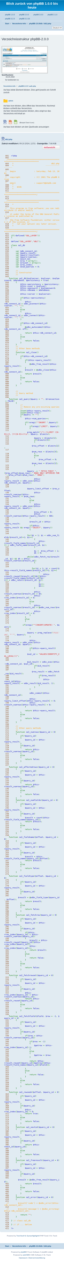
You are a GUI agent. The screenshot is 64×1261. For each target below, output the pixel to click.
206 (7, 720)
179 (7, 646)
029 (7, 249)
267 (7, 860)
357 (7, 1080)
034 (7, 259)
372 (7, 1115)
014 (7, 204)
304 (7, 954)
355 (7, 1077)
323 (7, 999)
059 (7, 319)
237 (7, 790)
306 (7, 958)
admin (10, 101)
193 (7, 689)
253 (7, 825)
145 (7, 539)
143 (7, 531)
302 (7, 950)
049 (7, 292)
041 (7, 273)
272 (7, 870)
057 (7, 311)
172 (7, 621)
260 (7, 843)
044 (7, 282)
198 (7, 703)
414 (7, 1215)
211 (7, 730)
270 (7, 866)
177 (7, 639)
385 (7, 1143)
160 (7, 588)
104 (7, 417)
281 (7, 894)
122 (7, 461)
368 (7, 1106)
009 (7, 187)
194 (7, 691)
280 (7, 892)
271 (7, 868)
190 (7, 679)
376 (7, 1123)
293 (7, 921)
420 (7, 1226)
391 (7, 1156)
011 (7, 191)
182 (7, 652)
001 (7, 156)
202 (7, 712)
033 (7, 257)
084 (7, 374)
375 (7, 1121)
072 (7, 346)
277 (7, 884)
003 (7, 163)
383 (7, 1139)
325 (7, 1004)
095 (7, 395)
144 (7, 533)
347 (7, 1057)
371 (7, 1114)
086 (7, 378)
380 (7, 1131)
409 (7, 1197)
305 (7, 956)
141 (7, 526)
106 (7, 420)
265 (7, 855)
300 (7, 940)
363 (7, 1094)
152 (7, 563)
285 (7, 905)
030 (7, 251)
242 (7, 800)
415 (7, 1217)
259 (7, 841)
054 (7, 302)
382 (7, 1135)
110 (7, 428)
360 (7, 1086)
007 (7, 181)
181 (7, 650)
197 (7, 699)
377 (7, 1125)
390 (7, 1154)
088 (7, 382)
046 (7, 286)
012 (7, 197)
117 (7, 450)
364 (7, 1096)
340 (7, 1041)
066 (7, 335)
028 (7, 247)
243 (7, 802)
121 (7, 459)
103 (7, 415)
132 (7, 500)
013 (7, 199)
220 (7, 749)
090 (7, 385)
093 (7, 391)
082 (7, 368)
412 (7, 1207)
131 (7, 498)
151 (7, 555)
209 (7, 726)
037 (7, 265)
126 (7, 477)
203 (7, 714)
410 (7, 1199)
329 (7, 1012)
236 (7, 788)
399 (7, 1174)
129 (7, 487)
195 (7, 693)
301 (7, 946)
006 (7, 175)
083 (7, 370)
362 (7, 1090)
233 (7, 781)
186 (7, 668)
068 (7, 339)
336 (7, 1032)
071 (7, 345)
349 (7, 1061)
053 (7, 300)
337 (7, 1034)
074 (7, 350)
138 (7, 518)
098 (7, 405)
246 (7, 808)
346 (7, 1055)
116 (7, 444)
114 (7, 440)
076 (7, 354)
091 (7, 387)
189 (7, 677)
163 (7, 596)
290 (7, 915)
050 (7, 294)
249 (7, 816)
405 (7, 1189)
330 (7, 1014)
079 (7, 360)
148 (7, 549)
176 (7, 637)
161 (7, 590)
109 (7, 426)
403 (7, 1186)
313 (7, 971)
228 (7, 769)
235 (7, 785)
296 (7, 929)
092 (7, 389)
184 (7, 660)
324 (7, 1003)
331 (7, 1020)
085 (7, 376)
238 (7, 792)
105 (7, 419)
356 (7, 1078)
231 (7, 775)
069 (7, 341)
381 (7, 1133)
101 (7, 411)
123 (7, 465)
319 (7, 987)
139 (7, 520)
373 (7, 1117)
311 (7, 968)
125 (7, 469)
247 (7, 812)
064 (7, 331)
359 (7, 1084)
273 (7, 872)
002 (7, 158)
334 (7, 1026)
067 (7, 337)
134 (7, 504)
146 (7, 541)
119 (7, 456)
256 (7, 831)
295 (7, 927)
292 (7, 919)
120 (7, 457)
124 (7, 467)
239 (7, 794)
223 (7, 757)
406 (7, 1191)
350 (7, 1067)
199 (7, 707)
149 (7, 551)
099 (7, 407)
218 (7, 746)
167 (7, 605)
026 (7, 243)
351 (7, 1069)
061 (7, 323)
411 (7, 1201)
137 (7, 514)
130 (7, 492)
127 (7, 479)
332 (7, 1022)
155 (7, 572)
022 (7, 236)
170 (7, 617)
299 (7, 938)
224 (7, 759)
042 (7, 274)
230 (7, 773)
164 (7, 600)
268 (7, 862)
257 (7, 833)
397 (7, 1168)
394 (7, 1162)
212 (7, 732)
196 (7, 697)
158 (7, 584)
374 (7, 1119)
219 (7, 748)
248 (7, 814)
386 (7, 1145)
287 (7, 909)
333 (7, 1024)
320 (7, 989)
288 (7, 911)
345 (7, 1053)
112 (7, 436)
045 (7, 284)
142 (7, 529)
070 (7, 343)
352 (7, 1071)
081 (7, 364)
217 (7, 744)
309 (7, 964)
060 (7, 321)
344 (7, 1051)
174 (7, 629)
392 (7, 1158)
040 (7, 271)
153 (7, 565)
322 (7, 993)
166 (7, 603)
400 (7, 1176)
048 (7, 290)
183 (7, 658)
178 (7, 640)
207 (7, 722)
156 (7, 574)
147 (7, 547)
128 (7, 485)
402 (7, 1184)
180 (7, 648)
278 (7, 886)
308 (7, 962)
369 (7, 1108)
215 (7, 738)
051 (7, 296)
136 (7, 512)
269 (7, 864)
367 (7, 1104)
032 (7, 255)
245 (7, 806)
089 (7, 383)
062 (7, 325)
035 (7, 261)
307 (7, 960)
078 (7, 358)
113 (7, 438)
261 (7, 845)
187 (7, 670)
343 (7, 1049)
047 (7, 288)
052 (7, 298)
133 (7, 502)
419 (7, 1224)
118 (7, 454)
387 (7, 1149)
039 (7, 269)
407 (7, 1193)
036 (7, 263)
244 (7, 804)
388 (7, 1150)
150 (7, 553)
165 (7, 602)
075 (7, 352)
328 (7, 1010)
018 (7, 224)
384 (7, 1141)
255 (7, 829)
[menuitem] (8, 15)
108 (7, 424)
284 (7, 903)
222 (7, 755)
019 (7, 226)
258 (7, 835)
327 (7, 1008)
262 (7, 847)
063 (7, 327)
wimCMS (26, 1255)
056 (7, 310)
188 (7, 675)
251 (7, 821)
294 (7, 923)
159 (7, 586)
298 (7, 932)
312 (7, 969)
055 (7, 308)
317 (7, 981)
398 (7, 1172)
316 (7, 979)
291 (7, 917)
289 (7, 913)
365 (7, 1098)
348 (7, 1059)
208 (7, 724)
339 (7, 1040)
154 (7, 566)
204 (7, 716)
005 (7, 169)
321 (7, 991)
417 (7, 1221)
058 (7, 313)
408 (7, 1195)
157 (7, 582)
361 (7, 1088)
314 (7, 973)
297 (7, 931)
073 (7, 348)
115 (7, 442)
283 (7, 901)
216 (7, 740)
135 (7, 510)
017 (7, 218)
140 (7, 522)
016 (7, 212)
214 (7, 736)
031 (7, 253)
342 (7, 1045)
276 (7, 882)
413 (7, 1213)
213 (7, 734)
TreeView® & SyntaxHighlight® (28, 1236)
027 (7, 245)
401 (7, 1178)
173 (7, 623)
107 (7, 422)
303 (7, 952)
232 (7, 779)
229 (7, 771)
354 (7, 1075)
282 (7, 895)
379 (7, 1129)
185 (7, 666)
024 (7, 239)
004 (7, 165)
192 (7, 687)
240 (7, 796)
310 (7, 966)
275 (7, 880)
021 (7, 234)
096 (7, 397)
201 (7, 711)
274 (7, 874)
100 (7, 409)
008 (7, 185)
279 (7, 890)
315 (7, 977)
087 (7, 380)
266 (7, 857)
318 (7, 983)
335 (7, 1030)
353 (7, 1073)
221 (7, 753)
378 (7, 1127)
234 (7, 783)
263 (7, 851)
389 (7, 1152)
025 (7, 241)
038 (7, 267)
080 (7, 362)
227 (7, 765)
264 (7, 853)
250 (7, 818)
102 (7, 413)
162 (7, 592)
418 (7, 1223)
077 (7, 356)
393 (7, 1160)
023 (7, 237)
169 (7, 615)
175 (7, 631)
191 (7, 685)
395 (7, 1164)
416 (7, 1219)
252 (7, 823)
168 (7, 611)
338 (7, 1036)
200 (7, 709)
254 (7, 827)
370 (7, 1110)
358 (7, 1082)
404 (7, 1187)
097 (7, 403)
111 (7, 430)
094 (7, 393)
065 (7, 333)
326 (7, 1006)
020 (7, 228)
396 (7, 1166)
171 (7, 619)
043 (7, 276)
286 (7, 907)
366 (7, 1100)
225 (7, 761)
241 (7, 798)
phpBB (23, 1252)
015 (7, 206)
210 (7, 728)
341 (7, 1043)
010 (7, 189)
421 (7, 1228)
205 (7, 718)
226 (7, 763)
